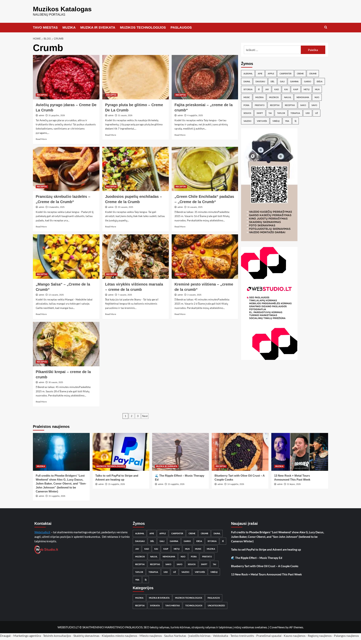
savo (314, 105)
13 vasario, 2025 (56, 295)
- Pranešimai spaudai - (269, 635)
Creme (300, 73)
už (316, 113)
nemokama (303, 97)
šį (295, 121)
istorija (248, 89)
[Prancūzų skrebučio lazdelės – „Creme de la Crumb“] (66, 169)
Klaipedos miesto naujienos (119, 635)
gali (282, 81)
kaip (295, 89)
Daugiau (260, 81)
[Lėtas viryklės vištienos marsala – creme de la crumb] (135, 256)
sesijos (247, 113)
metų (306, 89)
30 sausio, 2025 (56, 382)
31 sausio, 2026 (125, 115)
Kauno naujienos (295, 635)
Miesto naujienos (151, 635)
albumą (247, 73)
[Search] (325, 27)
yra (287, 121)
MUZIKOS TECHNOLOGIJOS (143, 27)
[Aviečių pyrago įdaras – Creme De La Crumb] (66, 77)
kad (276, 89)
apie (260, 73)
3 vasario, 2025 (194, 295)
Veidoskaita (220, 635)
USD (308, 113)
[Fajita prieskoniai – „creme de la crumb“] (205, 77)
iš (259, 89)
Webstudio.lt (42, 532)
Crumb (312, 73)
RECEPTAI (42, 95)
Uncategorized (216, 605)
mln (317, 89)
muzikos (274, 97)
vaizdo (247, 121)
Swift (260, 113)
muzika (259, 97)
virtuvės (262, 121)
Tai (270, 113)
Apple (271, 73)
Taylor (281, 113)
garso (307, 81)
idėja (319, 81)
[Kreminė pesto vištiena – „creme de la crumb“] (205, 256)
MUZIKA (69, 27)
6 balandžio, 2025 (56, 207)
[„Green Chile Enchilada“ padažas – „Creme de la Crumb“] (205, 169)
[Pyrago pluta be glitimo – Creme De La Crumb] (135, 77)
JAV (267, 89)
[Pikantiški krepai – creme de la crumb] (66, 344)
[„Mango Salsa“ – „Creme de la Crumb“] (66, 256)
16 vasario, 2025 (194, 207)
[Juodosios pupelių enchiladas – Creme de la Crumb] (135, 169)
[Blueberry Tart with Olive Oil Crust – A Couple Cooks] (240, 452)
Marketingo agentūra (27, 635)
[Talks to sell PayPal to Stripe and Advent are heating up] (121, 452)
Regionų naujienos (320, 635)
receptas (290, 105)
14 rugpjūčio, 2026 (235, 484)
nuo (317, 97)
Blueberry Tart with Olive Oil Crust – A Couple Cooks (264, 566)
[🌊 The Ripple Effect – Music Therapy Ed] (180, 452)
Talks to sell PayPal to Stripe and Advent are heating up (266, 549)
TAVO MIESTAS (45, 27)
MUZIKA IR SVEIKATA (97, 27)
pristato (260, 105)
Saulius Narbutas (175, 635)
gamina (294, 81)
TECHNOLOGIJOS (193, 605)
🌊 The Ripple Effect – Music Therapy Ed (256, 557)
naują (287, 97)
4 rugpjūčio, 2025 (195, 115)
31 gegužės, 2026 (57, 115)
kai (286, 89)
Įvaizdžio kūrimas (199, 635)
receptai (274, 105)
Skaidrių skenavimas (86, 635)
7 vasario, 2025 (125, 295)
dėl (273, 81)
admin (41, 115)
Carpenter (285, 73)
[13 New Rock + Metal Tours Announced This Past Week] (299, 452)
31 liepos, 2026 (294, 484)
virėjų (276, 121)
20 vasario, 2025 (125, 207)
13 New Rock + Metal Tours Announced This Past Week (266, 574)
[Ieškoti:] (272, 50)
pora (246, 105)
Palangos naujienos (346, 635)
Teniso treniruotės (242, 635)
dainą (246, 81)
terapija (295, 113)
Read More (41, 139)
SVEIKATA (155, 605)
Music (246, 97)
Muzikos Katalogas (62, 9)
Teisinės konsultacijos (57, 635)
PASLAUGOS (181, 27)
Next (145, 416)
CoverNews (277, 627)
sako (303, 105)
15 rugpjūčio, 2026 (57, 496)
